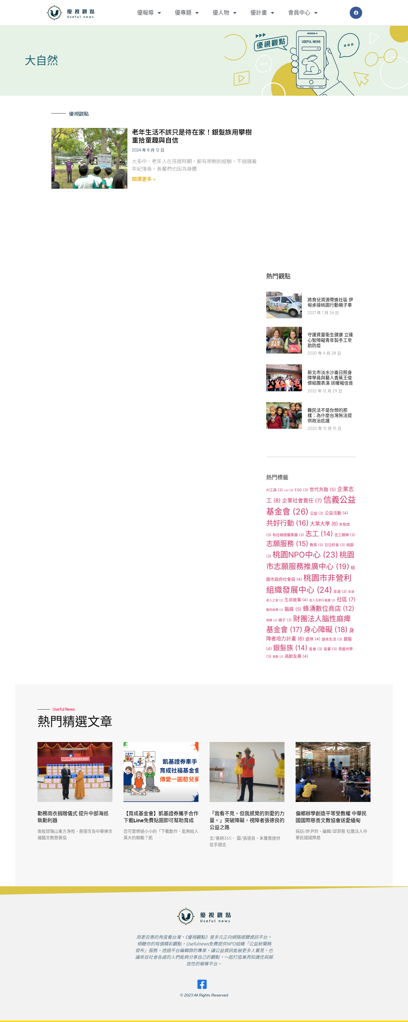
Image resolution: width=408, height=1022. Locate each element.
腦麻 (292, 609)
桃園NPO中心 (305, 554)
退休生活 (332, 639)
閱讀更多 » (143, 178)
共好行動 (287, 523)
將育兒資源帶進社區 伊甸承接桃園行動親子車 (330, 302)
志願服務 (287, 543)
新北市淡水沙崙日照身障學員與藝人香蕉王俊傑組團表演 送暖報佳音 (330, 378)
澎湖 (340, 591)
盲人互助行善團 (322, 600)
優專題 (183, 12)
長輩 (330, 649)
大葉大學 (324, 524)
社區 (346, 599)
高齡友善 (296, 656)
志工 (319, 533)
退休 (312, 639)
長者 (315, 649)
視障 (271, 620)
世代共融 (322, 489)
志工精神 (344, 535)
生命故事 (296, 599)
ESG (301, 490)
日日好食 (334, 544)
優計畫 (258, 12)
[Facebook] (356, 13)
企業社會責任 (302, 501)
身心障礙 (326, 629)
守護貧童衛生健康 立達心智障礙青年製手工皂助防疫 (330, 340)
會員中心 (299, 12)
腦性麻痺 (274, 610)
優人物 (221, 12)
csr (288, 490)
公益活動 (336, 513)
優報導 (145, 12)
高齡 (278, 656)
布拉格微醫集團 (288, 535)
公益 (316, 513)
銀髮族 (290, 648)
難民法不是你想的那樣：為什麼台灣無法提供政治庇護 (330, 415)
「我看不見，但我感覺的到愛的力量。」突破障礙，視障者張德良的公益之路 (247, 821)
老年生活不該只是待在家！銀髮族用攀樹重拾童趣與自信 (192, 136)
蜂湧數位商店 (328, 608)
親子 (285, 620)
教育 (316, 544)
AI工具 (274, 490)
